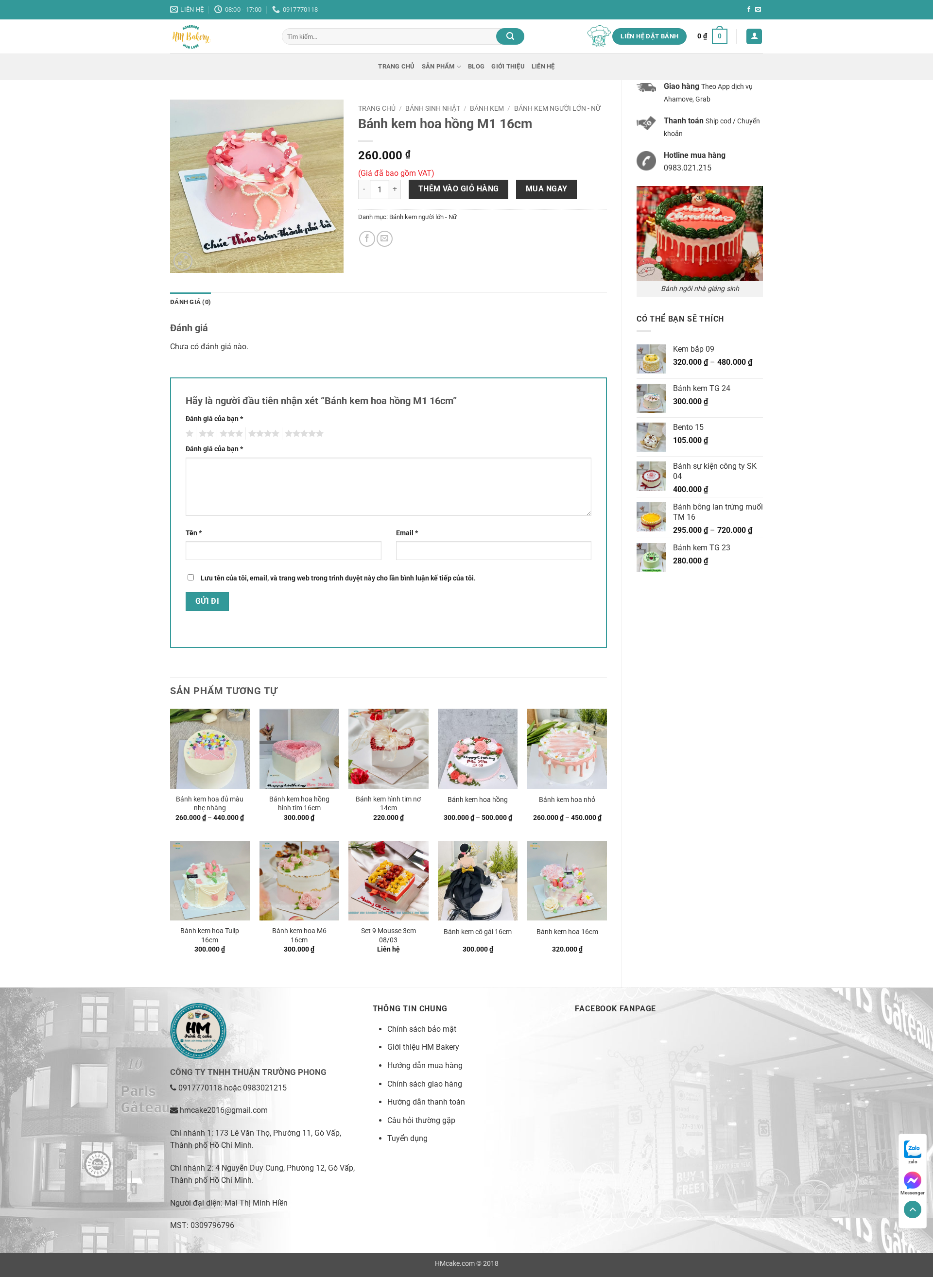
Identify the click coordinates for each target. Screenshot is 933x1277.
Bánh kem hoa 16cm (567, 932)
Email (407, 533)
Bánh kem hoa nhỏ (567, 800)
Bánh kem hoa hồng (478, 800)
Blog (476, 66)
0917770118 (200, 1087)
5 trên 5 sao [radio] (303, 433)
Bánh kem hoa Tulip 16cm (209, 935)
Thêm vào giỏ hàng (458, 189)
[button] (712, 36)
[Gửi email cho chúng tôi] (758, 9)
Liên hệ (543, 66)
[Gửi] (510, 36)
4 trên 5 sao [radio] (262, 433)
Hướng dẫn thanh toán (426, 1102)
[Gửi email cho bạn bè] (385, 239)
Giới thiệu (508, 66)
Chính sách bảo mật (421, 1029)
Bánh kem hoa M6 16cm (299, 935)
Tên (194, 533)
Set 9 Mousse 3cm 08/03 (388, 935)
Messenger (912, 1192)
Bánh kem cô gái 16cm (478, 932)
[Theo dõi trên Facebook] (749, 9)
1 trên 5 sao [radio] (188, 433)
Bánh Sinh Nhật (432, 108)
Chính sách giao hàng (424, 1084)
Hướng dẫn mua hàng (425, 1065)
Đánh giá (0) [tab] (190, 302)
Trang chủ (396, 66)
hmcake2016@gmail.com (224, 1110)
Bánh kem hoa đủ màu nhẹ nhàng (209, 804)
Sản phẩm (438, 66)
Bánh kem (487, 108)
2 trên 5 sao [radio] (205, 433)
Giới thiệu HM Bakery (423, 1047)
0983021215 (265, 1087)
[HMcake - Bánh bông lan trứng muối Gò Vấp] (218, 36)
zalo (912, 1161)
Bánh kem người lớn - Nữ (557, 108)
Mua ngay (547, 189)
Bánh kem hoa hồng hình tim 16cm (299, 804)
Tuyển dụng (407, 1138)
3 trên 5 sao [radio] (230, 433)
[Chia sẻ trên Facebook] (367, 239)
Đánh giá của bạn (214, 419)
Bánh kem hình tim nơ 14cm (388, 804)
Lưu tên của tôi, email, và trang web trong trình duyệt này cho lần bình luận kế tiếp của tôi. (338, 578)
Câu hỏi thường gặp (421, 1120)
